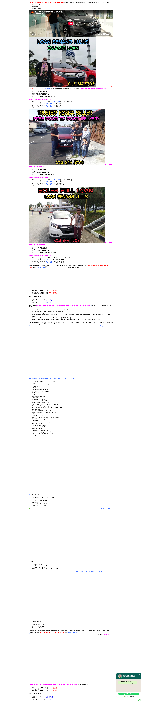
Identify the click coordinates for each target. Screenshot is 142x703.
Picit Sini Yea (49, 299)
